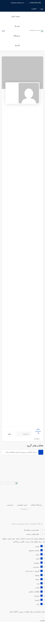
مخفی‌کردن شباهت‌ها (31, 530)
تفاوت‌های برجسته (32, 534)
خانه (38, 429)
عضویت (33, 9)
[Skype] (32, 514)
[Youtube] (27, 514)
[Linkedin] (21, 514)
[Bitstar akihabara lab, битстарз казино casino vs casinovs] (22, 93)
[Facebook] (38, 514)
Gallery (37, 439)
